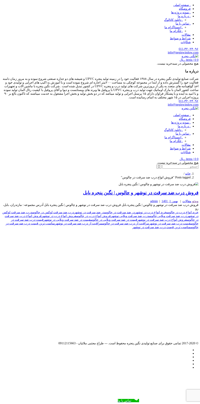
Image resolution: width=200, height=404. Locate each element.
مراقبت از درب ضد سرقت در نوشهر (78, 223)
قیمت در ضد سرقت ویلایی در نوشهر (67, 219)
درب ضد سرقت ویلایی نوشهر (130, 216)
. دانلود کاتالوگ (173, 19)
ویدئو (195, 201)
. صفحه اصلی (182, 5)
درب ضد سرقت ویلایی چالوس (168, 216)
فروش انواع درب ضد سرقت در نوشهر (162, 219)
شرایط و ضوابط (180, 38)
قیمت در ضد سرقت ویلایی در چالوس (113, 219)
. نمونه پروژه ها (181, 12)
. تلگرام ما (176, 31)
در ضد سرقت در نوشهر (89, 212)
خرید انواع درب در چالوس (182, 212)
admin (154, 201)
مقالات (186, 34)
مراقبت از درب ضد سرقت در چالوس (125, 223)
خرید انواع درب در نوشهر (151, 212)
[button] (188, 59)
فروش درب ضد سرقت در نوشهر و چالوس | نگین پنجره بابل (140, 192)
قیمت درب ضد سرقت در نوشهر (169, 223)
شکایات (186, 42)
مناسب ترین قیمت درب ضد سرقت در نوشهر (161, 227)
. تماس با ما (183, 23)
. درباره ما (184, 16)
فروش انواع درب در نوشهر (59, 216)
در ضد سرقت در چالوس (119, 212)
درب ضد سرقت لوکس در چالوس (53, 212)
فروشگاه (185, 8)
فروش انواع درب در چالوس (93, 216)
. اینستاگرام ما (173, 27)
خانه (188, 173)
